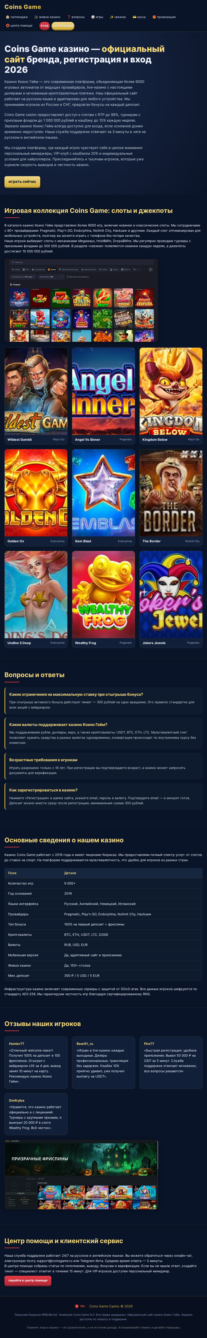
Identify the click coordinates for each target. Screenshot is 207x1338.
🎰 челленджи (17, 17)
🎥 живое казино (47, 17)
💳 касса (139, 17)
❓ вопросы (75, 17)
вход (44, 25)
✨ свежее (118, 17)
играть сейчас (22, 181)
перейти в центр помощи (27, 1280)
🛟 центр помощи (19, 25)
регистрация (63, 25)
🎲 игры (97, 17)
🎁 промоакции (164, 17)
